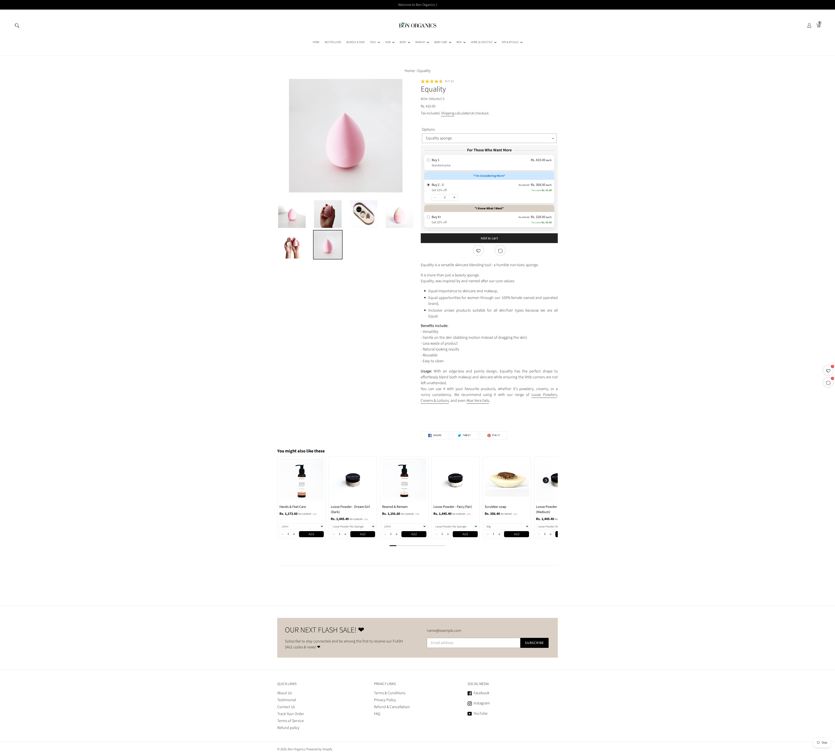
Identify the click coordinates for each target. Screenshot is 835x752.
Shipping (447, 113)
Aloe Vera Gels (477, 400)
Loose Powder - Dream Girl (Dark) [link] (350, 509)
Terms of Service (290, 721)
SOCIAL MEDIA (478, 684)
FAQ (377, 714)
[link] (301, 480)
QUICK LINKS (287, 684)
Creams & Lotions (435, 400)
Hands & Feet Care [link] (292, 506)
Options (428, 129)
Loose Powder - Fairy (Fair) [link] (452, 506)
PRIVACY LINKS (385, 684)
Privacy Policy (385, 700)
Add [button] (311, 534)
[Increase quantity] (454, 197)
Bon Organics (296, 749)
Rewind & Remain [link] (395, 506)
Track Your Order (290, 714)
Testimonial (286, 700)
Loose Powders (544, 394)
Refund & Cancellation (392, 707)
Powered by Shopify (319, 749)
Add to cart (489, 238)
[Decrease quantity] (435, 197)
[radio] (489, 162)
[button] (283, 534)
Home (410, 70)
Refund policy (288, 727)
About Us (284, 693)
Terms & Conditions (389, 693)
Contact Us (286, 707)
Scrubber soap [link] (495, 506)
